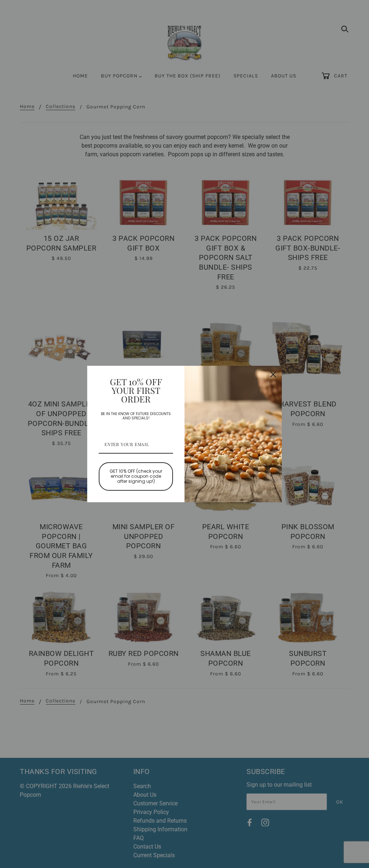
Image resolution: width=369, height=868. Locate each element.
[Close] (273, 374)
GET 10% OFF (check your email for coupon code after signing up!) (136, 476)
